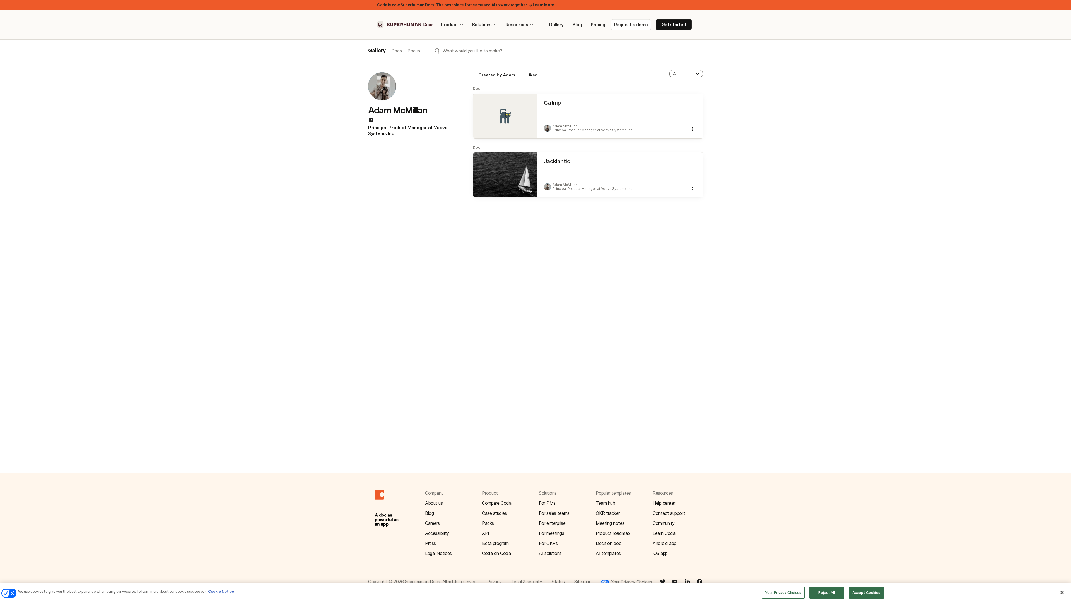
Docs (396, 50)
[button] (686, 73)
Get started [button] (674, 24)
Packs (413, 50)
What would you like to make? (472, 50)
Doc (477, 88)
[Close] (1062, 592)
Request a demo (631, 24)
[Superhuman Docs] (405, 24)
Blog (577, 24)
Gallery (556, 24)
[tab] (497, 77)
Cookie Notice (221, 591)
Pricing (598, 24)
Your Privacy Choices (630, 582)
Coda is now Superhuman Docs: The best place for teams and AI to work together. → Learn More (465, 5)
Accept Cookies (866, 592)
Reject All (826, 592)
